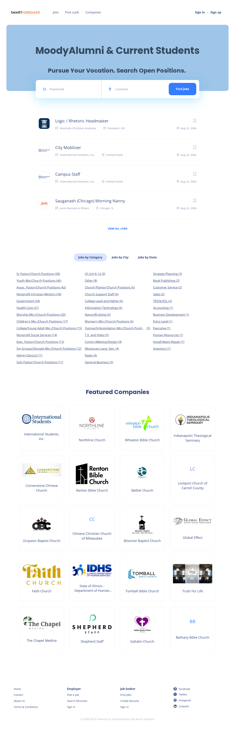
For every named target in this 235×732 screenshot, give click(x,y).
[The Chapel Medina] (41, 629)
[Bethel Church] (142, 478)
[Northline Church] (92, 427)
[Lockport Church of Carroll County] (192, 478)
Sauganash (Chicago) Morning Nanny (90, 200)
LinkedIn (184, 706)
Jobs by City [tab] (120, 257)
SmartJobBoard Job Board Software (133, 719)
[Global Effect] (192, 528)
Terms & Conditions (26, 707)
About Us (19, 701)
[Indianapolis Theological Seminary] (192, 427)
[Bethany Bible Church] (192, 629)
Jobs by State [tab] (147, 257)
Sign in (200, 12)
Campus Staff (67, 174)
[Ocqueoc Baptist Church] (41, 528)
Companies (93, 12)
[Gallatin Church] (142, 629)
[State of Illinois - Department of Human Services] (92, 578)
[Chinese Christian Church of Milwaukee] (92, 528)
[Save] (194, 120)
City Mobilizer (68, 147)
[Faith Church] (41, 578)
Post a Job (72, 12)
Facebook (184, 689)
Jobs (56, 12)
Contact (18, 695)
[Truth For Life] (192, 578)
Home (17, 689)
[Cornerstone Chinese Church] (41, 478)
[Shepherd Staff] (92, 629)
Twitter (183, 694)
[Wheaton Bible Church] (142, 427)
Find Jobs (182, 89)
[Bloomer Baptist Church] (142, 528)
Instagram (185, 700)
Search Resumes (77, 701)
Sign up (215, 12)
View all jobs (117, 228)
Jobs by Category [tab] (90, 257)
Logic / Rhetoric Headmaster (82, 121)
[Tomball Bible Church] (142, 578)
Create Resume (129, 701)
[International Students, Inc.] (41, 427)
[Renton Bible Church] (92, 478)
